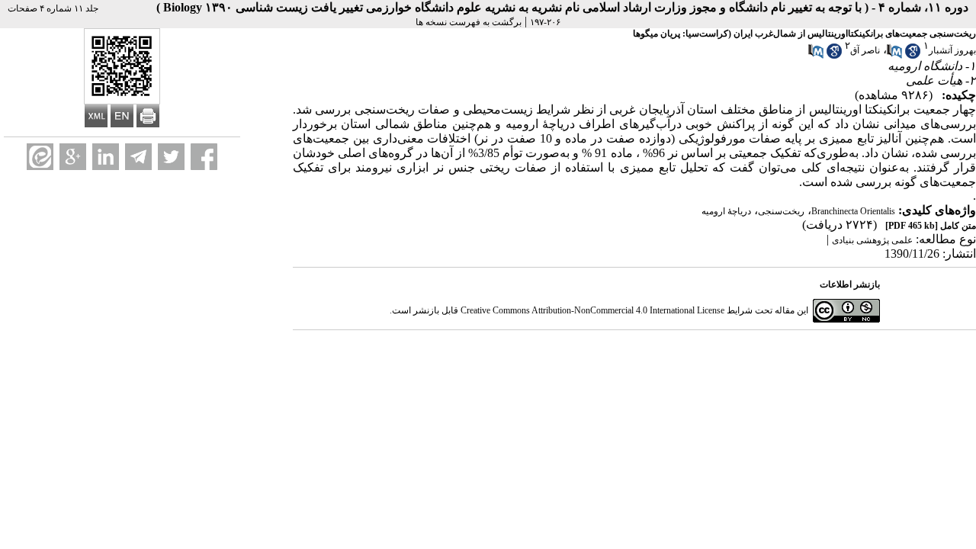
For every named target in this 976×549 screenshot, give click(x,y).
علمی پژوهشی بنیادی (872, 240)
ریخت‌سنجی (781, 211)
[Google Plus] (72, 156)
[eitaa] (40, 156)
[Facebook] (204, 156)
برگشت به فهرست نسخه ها (469, 22)
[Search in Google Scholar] (912, 55)
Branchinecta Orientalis (853, 211)
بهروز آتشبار (952, 50)
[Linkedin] (105, 156)
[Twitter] (171, 156)
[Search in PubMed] (894, 55)
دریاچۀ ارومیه (726, 211)
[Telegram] (138, 156)
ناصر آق (865, 50)
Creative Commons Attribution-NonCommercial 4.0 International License (592, 310)
